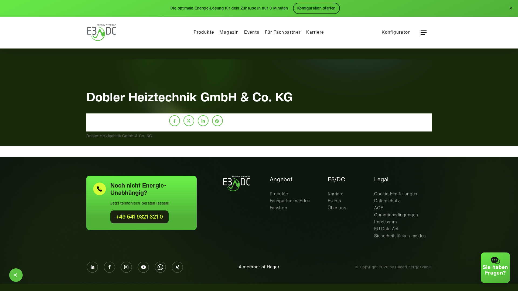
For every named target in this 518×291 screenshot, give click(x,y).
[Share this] (174, 120)
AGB (379, 208)
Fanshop (278, 208)
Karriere (335, 194)
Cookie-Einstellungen (395, 194)
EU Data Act (386, 229)
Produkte (279, 194)
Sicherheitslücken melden (400, 236)
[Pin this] (217, 120)
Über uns (337, 208)
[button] (424, 33)
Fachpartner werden (290, 201)
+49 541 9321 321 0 (139, 217)
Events (334, 201)
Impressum (385, 222)
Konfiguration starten (316, 8)
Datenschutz (387, 201)
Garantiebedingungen (396, 215)
